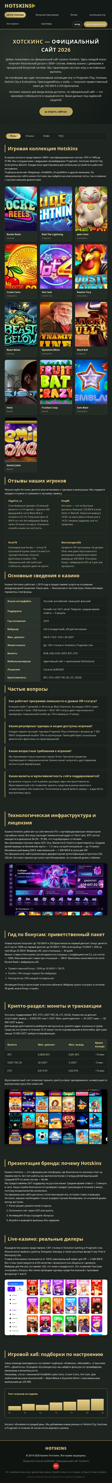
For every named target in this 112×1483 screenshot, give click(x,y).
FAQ (61, 136)
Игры (13, 136)
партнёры (46, 23)
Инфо (46, 136)
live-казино (13, 23)
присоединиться (95, 24)
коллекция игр (97, 14)
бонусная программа (47, 14)
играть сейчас (57, 111)
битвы (74, 14)
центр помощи (15, 14)
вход (77, 24)
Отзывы (30, 136)
